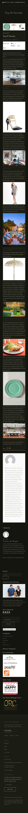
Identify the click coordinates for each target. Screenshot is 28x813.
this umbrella (20, 254)
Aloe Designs (18, 320)
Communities (7, 752)
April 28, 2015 (6, 33)
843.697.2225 (7, 759)
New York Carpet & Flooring (17, 86)
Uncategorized (6, 644)
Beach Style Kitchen (7, 86)
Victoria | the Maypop (10, 541)
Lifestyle (5, 638)
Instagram (6, 735)
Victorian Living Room (7, 166)
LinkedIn (16, 735)
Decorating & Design (7, 39)
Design (5, 746)
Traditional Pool (6, 248)
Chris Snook (22, 439)
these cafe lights (14, 206)
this (8, 100)
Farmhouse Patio (6, 439)
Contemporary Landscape (8, 318)
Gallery (5, 749)
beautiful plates (16, 368)
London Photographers (15, 439)
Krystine (16, 39)
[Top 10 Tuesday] (14, 460)
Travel (4, 642)
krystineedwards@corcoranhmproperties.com (13, 762)
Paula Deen (8, 337)
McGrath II (9, 168)
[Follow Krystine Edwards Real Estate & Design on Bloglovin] (14, 629)
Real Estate (5, 640)
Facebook (12, 735)
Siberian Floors (6, 88)
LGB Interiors (9, 250)
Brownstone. (6, 148)
